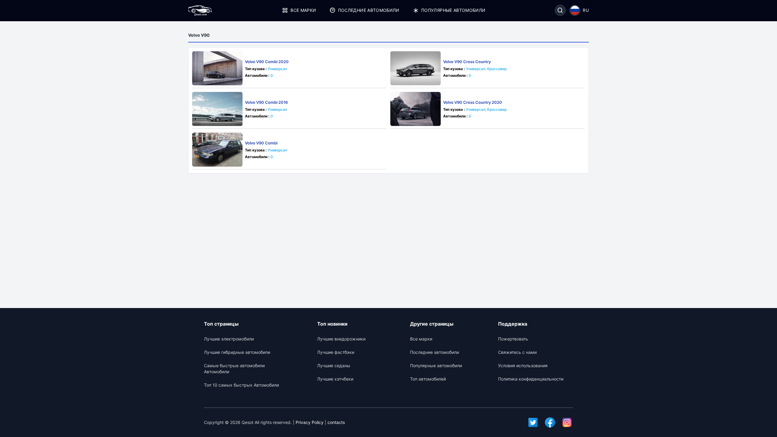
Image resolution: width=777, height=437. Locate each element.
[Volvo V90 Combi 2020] (217, 68)
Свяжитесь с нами (517, 352)
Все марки (303, 10)
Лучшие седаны (333, 365)
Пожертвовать (513, 338)
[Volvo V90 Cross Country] (415, 68)
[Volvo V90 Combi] (217, 150)
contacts (336, 422)
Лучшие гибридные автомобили (237, 352)
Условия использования (523, 365)
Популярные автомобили (453, 10)
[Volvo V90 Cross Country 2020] (415, 109)
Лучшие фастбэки (335, 352)
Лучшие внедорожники (341, 338)
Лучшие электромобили (229, 338)
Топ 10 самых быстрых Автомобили (241, 385)
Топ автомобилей (428, 378)
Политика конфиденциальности (530, 378)
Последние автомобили (368, 10)
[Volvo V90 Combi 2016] (217, 109)
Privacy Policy (310, 422)
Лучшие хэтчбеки (335, 378)
